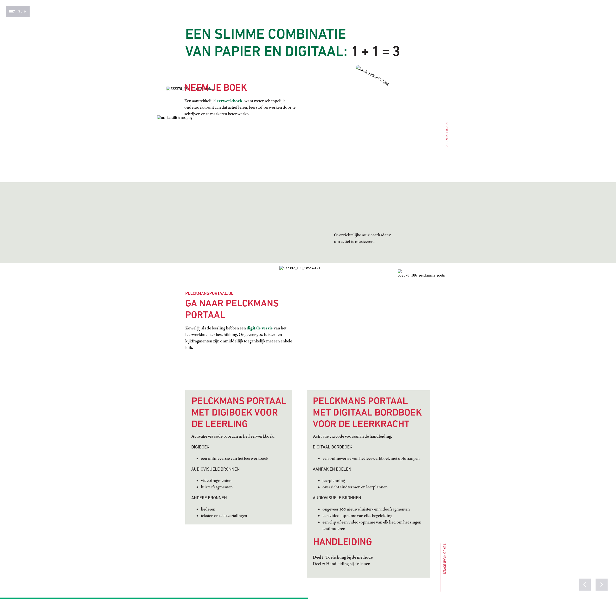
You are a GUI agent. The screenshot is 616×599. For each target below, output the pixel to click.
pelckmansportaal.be (209, 294)
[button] (443, 567)
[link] (421, 279)
